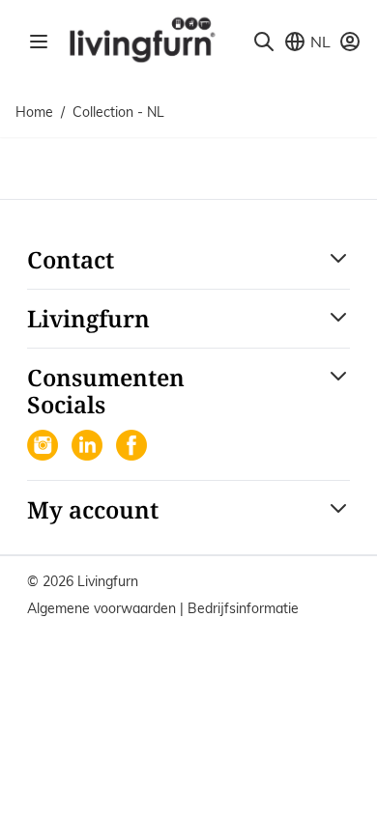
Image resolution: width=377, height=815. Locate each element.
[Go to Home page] (141, 39)
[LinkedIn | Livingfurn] (89, 447)
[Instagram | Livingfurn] (44, 447)
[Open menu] (38, 41)
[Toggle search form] (264, 41)
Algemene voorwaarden (103, 608)
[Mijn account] (350, 41)
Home (34, 112)
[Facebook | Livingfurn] (133, 447)
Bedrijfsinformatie (243, 608)
